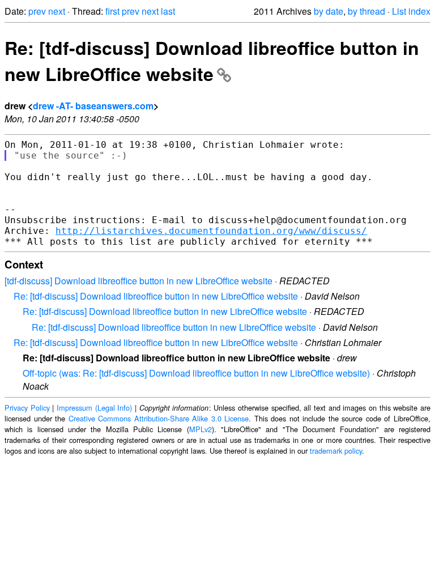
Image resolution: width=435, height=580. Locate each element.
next (56, 11)
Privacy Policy (27, 407)
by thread (366, 11)
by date (328, 11)
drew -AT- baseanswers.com (93, 105)
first (112, 11)
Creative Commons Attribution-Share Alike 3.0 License (159, 418)
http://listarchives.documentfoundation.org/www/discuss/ (211, 230)
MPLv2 (200, 429)
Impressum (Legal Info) (94, 407)
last (168, 11)
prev (37, 11)
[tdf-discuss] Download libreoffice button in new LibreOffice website (138, 280)
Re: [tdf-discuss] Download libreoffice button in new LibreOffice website (212, 61)
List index (411, 11)
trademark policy (336, 450)
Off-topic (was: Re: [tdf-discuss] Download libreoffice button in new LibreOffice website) (196, 372)
